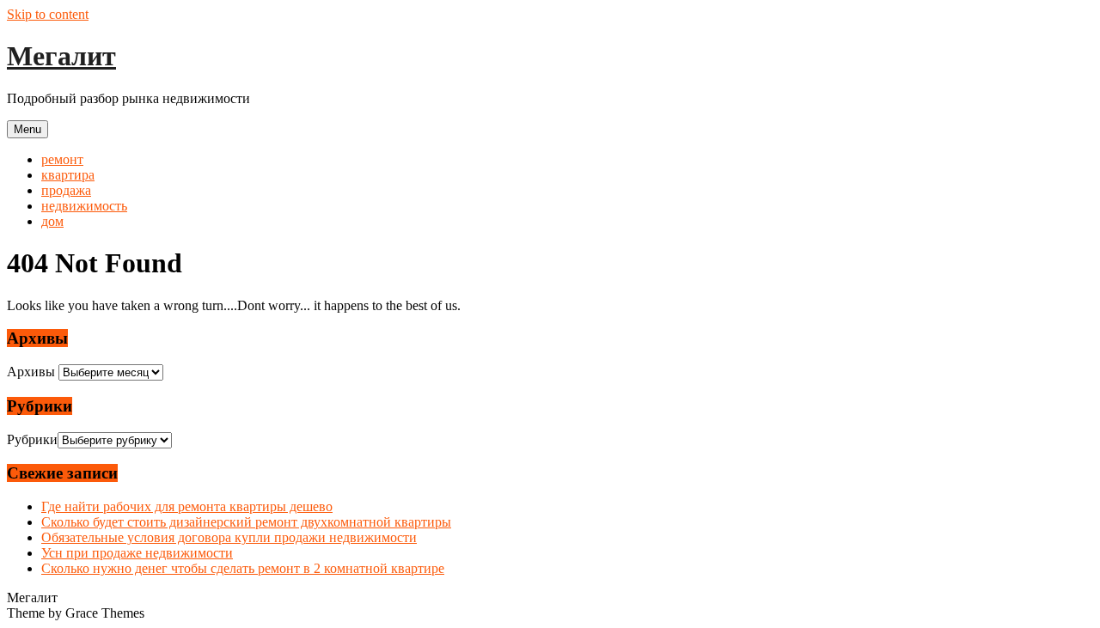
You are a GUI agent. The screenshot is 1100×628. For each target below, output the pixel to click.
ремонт (62, 159)
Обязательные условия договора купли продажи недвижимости (229, 537)
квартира (68, 175)
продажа (66, 190)
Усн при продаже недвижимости (137, 553)
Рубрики (32, 439)
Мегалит (61, 55)
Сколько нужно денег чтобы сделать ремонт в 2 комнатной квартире (242, 568)
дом (52, 221)
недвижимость (84, 205)
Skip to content (48, 14)
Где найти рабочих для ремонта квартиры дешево (187, 506)
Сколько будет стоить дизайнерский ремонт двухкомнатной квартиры (246, 522)
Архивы (31, 371)
